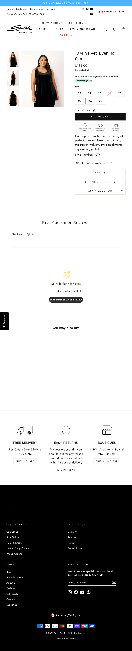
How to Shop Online (17, 548)
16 (99, 92)
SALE (65, 35)
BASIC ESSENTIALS (52, 29)
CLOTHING (78, 23)
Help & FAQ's (14, 543)
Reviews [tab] (17, 234)
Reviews (50, 9)
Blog (8, 572)
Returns (72, 537)
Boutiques (21, 9)
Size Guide (36, 9)
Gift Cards (12, 594)
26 (100, 100)
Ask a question (100, 190)
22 (79, 100)
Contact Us (12, 532)
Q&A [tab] (30, 234)
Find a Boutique (107, 461)
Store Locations (14, 577)
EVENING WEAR (82, 29)
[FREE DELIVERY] (25, 430)
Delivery (72, 532)
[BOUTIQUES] (107, 430)
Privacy (71, 543)
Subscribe (11, 605)
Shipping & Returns (100, 182)
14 (89, 92)
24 (90, 100)
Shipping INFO (25, 461)
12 (79, 92)
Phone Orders (14, 554)
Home (9, 9)
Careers (10, 599)
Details (100, 173)
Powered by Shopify (66, 638)
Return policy (66, 469)
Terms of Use (75, 548)
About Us (11, 583)
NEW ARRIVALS (54, 23)
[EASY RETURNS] (66, 430)
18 (109, 92)
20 (119, 92)
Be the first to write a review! (66, 299)
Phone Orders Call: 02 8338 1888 (25, 14)
